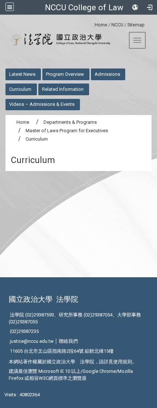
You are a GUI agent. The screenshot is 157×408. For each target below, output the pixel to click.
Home (101, 24)
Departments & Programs (70, 122)
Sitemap (136, 24)
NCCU (117, 24)
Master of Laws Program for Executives (67, 130)
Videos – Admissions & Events (41, 104)
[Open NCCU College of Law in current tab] (57, 39)
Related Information (63, 89)
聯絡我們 (68, 341)
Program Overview (65, 74)
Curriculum (20, 89)
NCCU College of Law (84, 7)
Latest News (22, 74)
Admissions (107, 74)
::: (91, 23)
